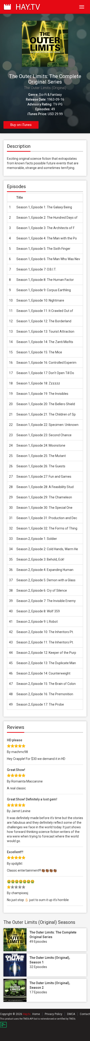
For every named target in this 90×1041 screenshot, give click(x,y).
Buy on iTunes (21, 125)
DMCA (71, 1014)
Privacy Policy (53, 1014)
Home (36, 1014)
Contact (85, 1014)
